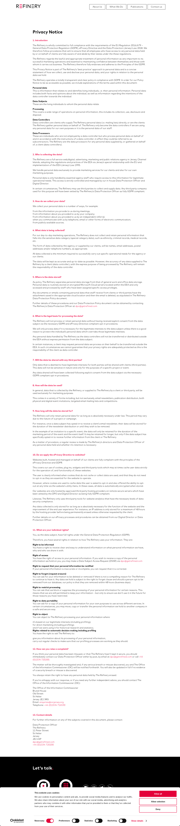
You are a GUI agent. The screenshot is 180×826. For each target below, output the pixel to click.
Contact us (156, 6)
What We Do (116, 6)
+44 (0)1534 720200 (43, 744)
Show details (137, 821)
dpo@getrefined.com (86, 306)
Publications (137, 6)
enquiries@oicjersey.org (52, 702)
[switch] (75, 821)
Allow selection (158, 801)
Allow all (158, 794)
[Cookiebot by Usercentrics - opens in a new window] (17, 821)
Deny (158, 809)
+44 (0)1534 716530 (54, 705)
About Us (97, 6)
